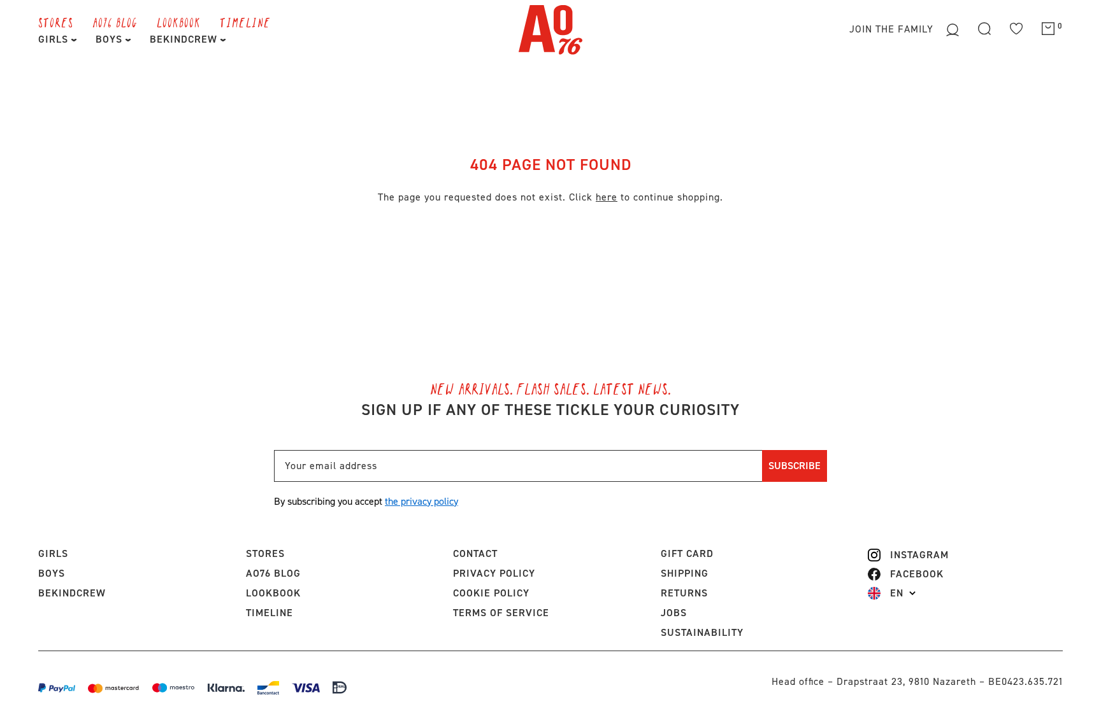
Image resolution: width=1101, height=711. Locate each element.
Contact (475, 553)
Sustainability (702, 632)
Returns (684, 593)
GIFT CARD (687, 553)
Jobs (674, 612)
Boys (111, 39)
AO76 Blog (115, 22)
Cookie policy (491, 593)
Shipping (685, 573)
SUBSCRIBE (794, 465)
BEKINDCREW (185, 39)
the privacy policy (421, 501)
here (606, 197)
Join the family (893, 29)
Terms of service (501, 612)
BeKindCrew (72, 593)
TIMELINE (245, 22)
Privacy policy (494, 573)
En (896, 593)
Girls (54, 39)
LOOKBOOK (179, 22)
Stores (55, 22)
